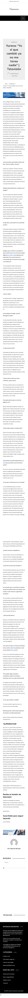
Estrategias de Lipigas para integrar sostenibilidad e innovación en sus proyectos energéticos (12, 946)
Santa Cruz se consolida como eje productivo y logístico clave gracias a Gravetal (12, 940)
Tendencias (14, 42)
